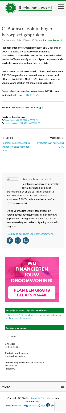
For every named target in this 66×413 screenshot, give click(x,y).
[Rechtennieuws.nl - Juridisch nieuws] (29, 12)
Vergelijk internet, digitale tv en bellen (26, 310)
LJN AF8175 (32, 94)
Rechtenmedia (11, 347)
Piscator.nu (10, 368)
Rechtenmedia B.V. (35, 398)
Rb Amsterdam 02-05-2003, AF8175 (21, 120)
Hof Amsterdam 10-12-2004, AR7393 (22, 123)
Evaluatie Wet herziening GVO (50, 144)
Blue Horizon (11, 365)
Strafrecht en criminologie (27, 107)
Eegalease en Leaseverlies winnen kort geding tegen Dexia (16, 146)
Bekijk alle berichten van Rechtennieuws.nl (30, 233)
